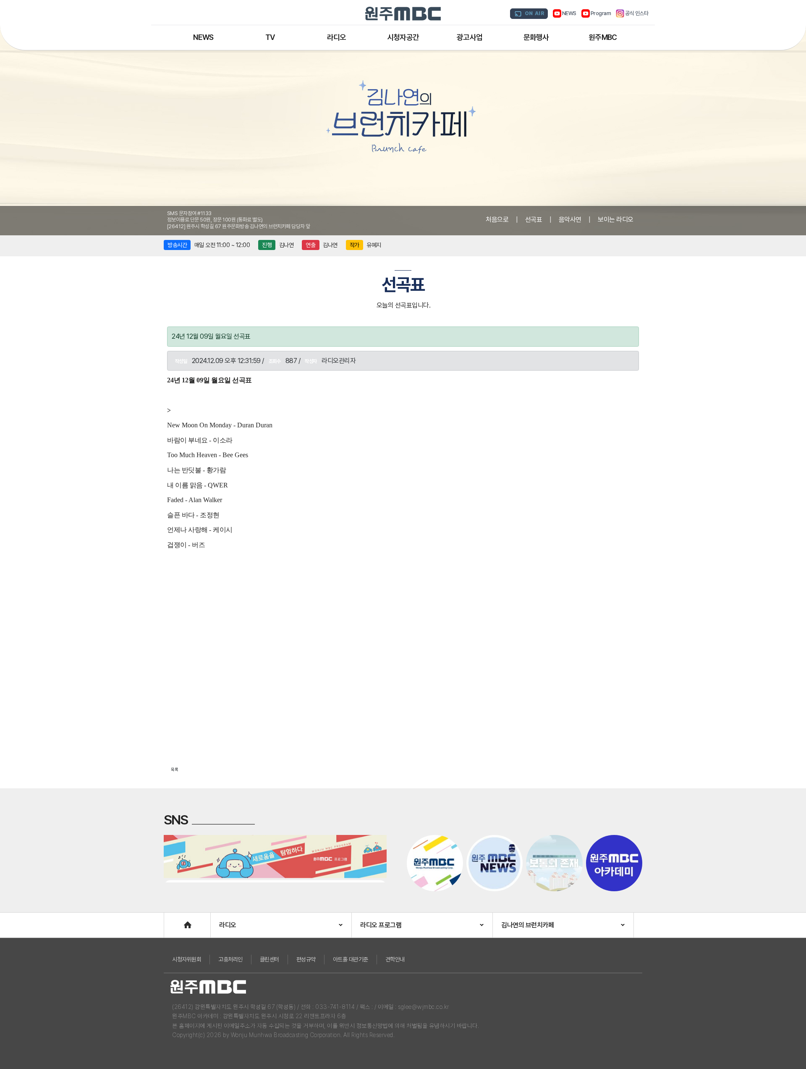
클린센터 (269, 959)
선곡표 (533, 220)
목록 (174, 769)
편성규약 (306, 959)
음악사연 (570, 220)
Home (172, 921)
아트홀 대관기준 (350, 959)
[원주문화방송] (403, 14)
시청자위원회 (186, 959)
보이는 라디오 (615, 220)
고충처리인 (230, 959)
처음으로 (497, 220)
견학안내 (395, 959)
